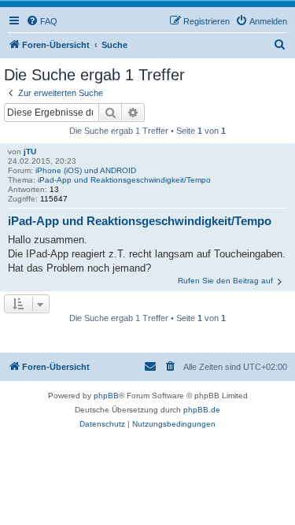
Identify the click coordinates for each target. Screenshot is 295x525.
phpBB (106, 395)
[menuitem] (41, 21)
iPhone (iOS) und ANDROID (85, 170)
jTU (30, 151)
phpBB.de (201, 409)
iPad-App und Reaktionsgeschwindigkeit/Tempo (124, 180)
